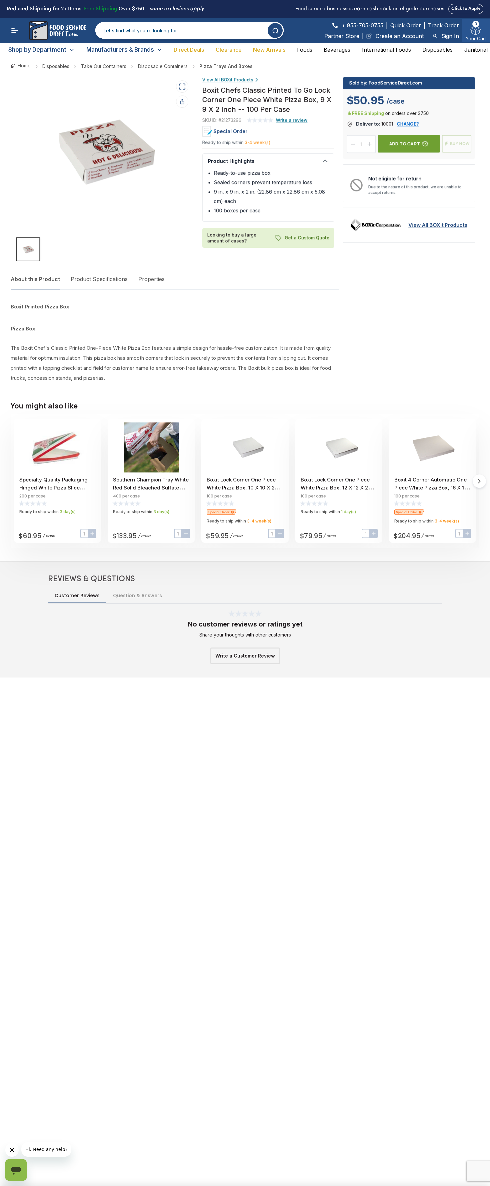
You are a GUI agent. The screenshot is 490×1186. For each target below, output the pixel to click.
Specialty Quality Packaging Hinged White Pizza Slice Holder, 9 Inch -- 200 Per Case (56, 487)
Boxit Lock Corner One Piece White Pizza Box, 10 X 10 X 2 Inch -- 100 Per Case (241, 487)
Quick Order (405, 25)
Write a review (292, 120)
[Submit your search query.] (275, 30)
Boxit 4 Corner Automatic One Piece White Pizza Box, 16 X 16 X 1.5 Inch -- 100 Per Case (430, 487)
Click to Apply (465, 8)
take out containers (103, 66)
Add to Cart (404, 144)
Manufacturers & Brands (120, 49)
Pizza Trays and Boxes (226, 66)
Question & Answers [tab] (137, 595)
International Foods (386, 49)
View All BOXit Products (227, 79)
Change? (408, 123)
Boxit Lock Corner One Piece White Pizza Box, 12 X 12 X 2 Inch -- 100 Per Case (335, 487)
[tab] (28, 249)
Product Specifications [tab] (99, 279)
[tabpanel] (175, 342)
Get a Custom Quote (307, 237)
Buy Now (460, 143)
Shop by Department (37, 49)
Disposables (437, 49)
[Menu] (15, 30)
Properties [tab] (151, 279)
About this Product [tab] (35, 279)
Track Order (443, 25)
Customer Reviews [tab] (77, 595)
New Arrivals (269, 49)
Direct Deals (189, 49)
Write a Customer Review (245, 656)
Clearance (229, 49)
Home (24, 65)
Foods (304, 49)
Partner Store (341, 36)
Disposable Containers (163, 66)
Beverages (337, 49)
